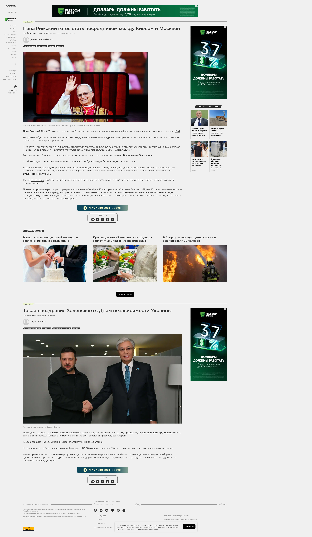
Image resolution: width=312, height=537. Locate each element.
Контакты (101, 524)
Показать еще (125, 294)
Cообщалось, (30, 161)
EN (12, 12)
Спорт (14, 52)
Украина (59, 46)
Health (13, 46)
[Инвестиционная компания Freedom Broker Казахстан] (10, 19)
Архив (14, 57)
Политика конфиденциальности (176, 516)
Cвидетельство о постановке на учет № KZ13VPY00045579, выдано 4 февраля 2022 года (51, 514)
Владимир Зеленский (32, 328)
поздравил (79, 454)
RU (9, 12)
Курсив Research (10, 34)
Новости (13, 25)
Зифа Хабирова (38, 321)
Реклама (13, 74)
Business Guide (11, 37)
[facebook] (123, 510)
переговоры (41, 46)
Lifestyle (13, 40)
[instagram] (95, 510)
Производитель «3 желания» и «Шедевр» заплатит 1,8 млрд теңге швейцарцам (122, 239)
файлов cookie (152, 529)
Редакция (12, 71)
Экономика (12, 49)
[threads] (118, 510)
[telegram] (101, 510)
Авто (14, 31)
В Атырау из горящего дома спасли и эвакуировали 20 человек (189, 239)
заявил (52, 195)
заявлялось (37, 180)
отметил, (161, 195)
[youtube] (106, 510)
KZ (15, 12)
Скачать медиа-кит (105, 527)
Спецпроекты (11, 76)
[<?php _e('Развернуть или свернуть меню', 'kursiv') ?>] (15, 86)
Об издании (102, 516)
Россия (51, 46)
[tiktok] (112, 510)
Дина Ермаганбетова (41, 39)
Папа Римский (29, 46)
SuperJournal (11, 43)
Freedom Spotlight (9, 79)
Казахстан (12, 90)
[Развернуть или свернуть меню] (15, 64)
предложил (113, 189)
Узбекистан (12, 93)
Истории (13, 28)
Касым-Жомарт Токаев (61, 328)
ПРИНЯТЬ (189, 526)
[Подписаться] (138, 504)
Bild (177, 131)
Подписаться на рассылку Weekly (108, 501)
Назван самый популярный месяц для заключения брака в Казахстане (50, 239)
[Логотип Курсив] (10, 6)
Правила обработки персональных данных (180, 520)
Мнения (13, 55)
